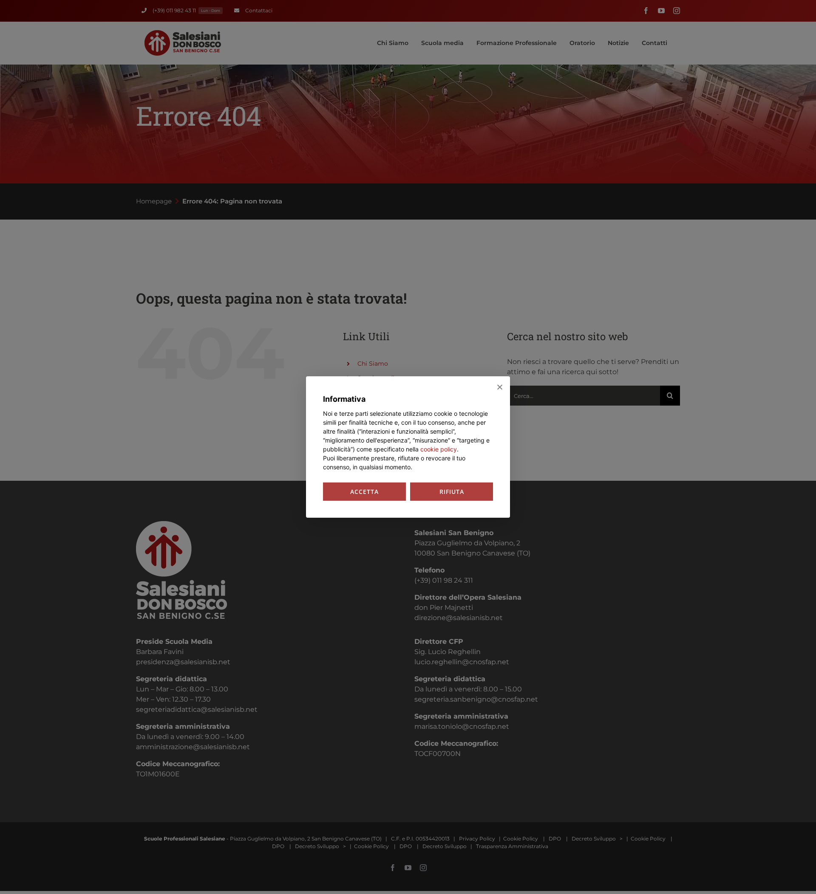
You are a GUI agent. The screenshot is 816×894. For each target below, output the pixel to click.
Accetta (364, 492)
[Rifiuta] (499, 387)
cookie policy (438, 449)
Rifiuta (451, 492)
